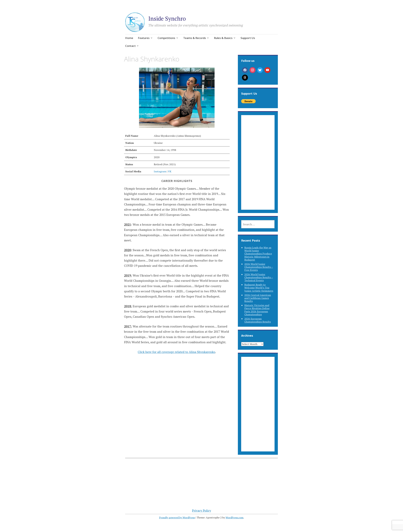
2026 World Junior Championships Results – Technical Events (258, 277)
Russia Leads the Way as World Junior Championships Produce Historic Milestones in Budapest (258, 253)
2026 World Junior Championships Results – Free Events (258, 267)
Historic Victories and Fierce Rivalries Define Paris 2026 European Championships (257, 310)
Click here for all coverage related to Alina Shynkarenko (176, 352)
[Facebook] (245, 70)
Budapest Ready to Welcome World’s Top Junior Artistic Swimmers (258, 287)
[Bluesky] (260, 70)
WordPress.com (234, 517)
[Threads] (245, 77)
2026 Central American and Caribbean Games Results (257, 298)
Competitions (166, 38)
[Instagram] (252, 70)
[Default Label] (267, 70)
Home (129, 38)
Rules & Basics (223, 38)
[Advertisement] (257, 166)
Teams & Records (194, 38)
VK (169, 171)
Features (144, 38)
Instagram (160, 171)
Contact (130, 46)
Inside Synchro (167, 18)
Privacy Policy (201, 510)
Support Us (248, 38)
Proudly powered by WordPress (177, 517)
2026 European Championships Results (257, 320)
